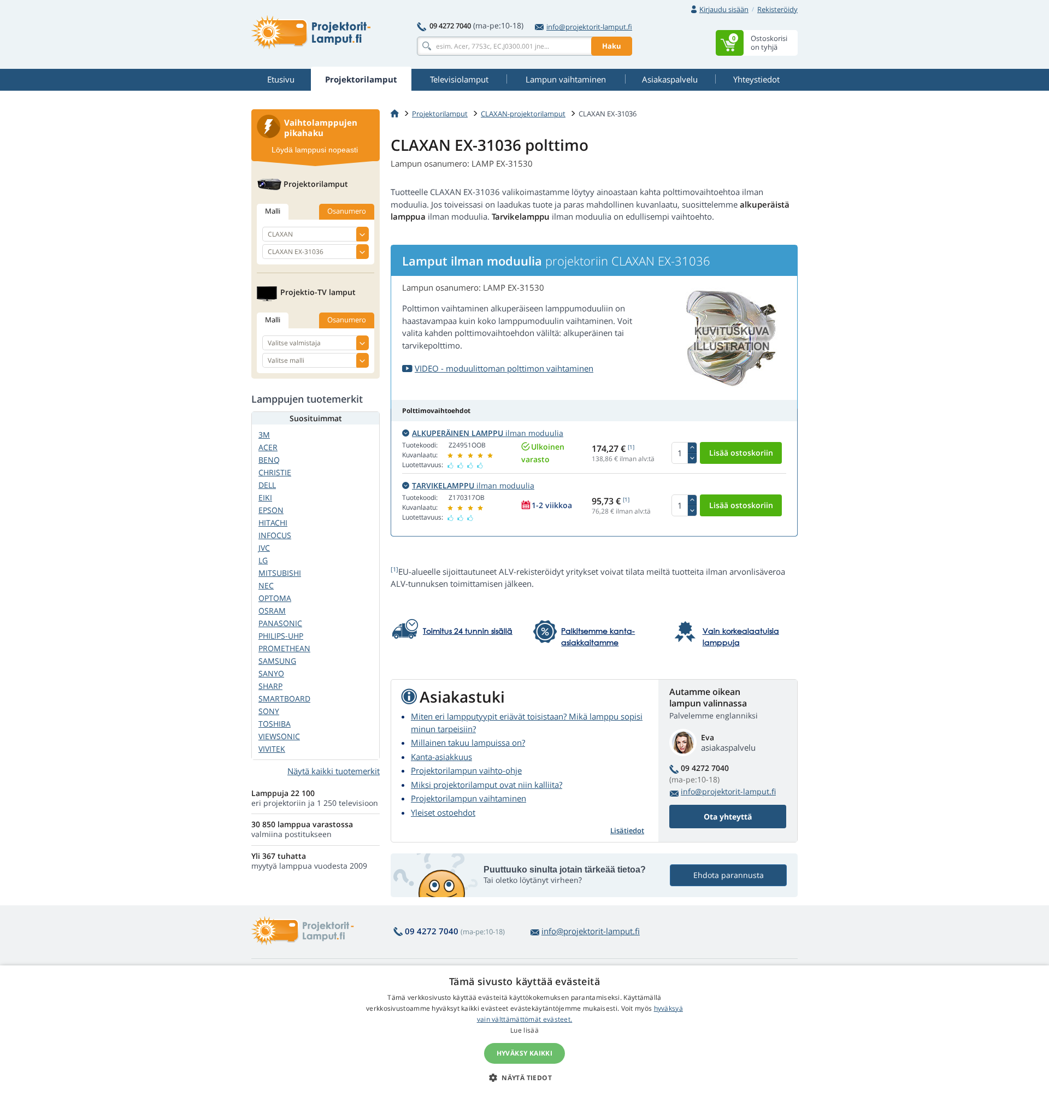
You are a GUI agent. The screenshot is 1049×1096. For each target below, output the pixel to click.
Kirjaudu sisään (724, 9)
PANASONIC (280, 623)
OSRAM (272, 610)
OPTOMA (274, 598)
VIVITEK (271, 749)
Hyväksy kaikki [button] (525, 1053)
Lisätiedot (627, 830)
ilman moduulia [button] (487, 433)
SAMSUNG (277, 661)
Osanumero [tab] (346, 211)
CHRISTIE (274, 472)
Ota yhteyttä (728, 816)
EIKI (265, 497)
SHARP (270, 686)
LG (263, 560)
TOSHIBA (274, 723)
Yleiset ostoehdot (443, 812)
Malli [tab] (272, 211)
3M (264, 434)
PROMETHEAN (284, 648)
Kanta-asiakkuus (441, 756)
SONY (268, 711)
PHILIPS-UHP (280, 636)
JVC (264, 548)
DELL (267, 485)
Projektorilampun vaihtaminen (468, 798)
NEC (266, 585)
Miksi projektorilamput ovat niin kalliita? (486, 784)
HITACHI (272, 522)
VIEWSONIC (279, 736)
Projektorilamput (440, 114)
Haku (611, 46)
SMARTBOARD (284, 698)
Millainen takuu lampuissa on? (468, 742)
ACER (268, 447)
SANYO (271, 673)
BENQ (269, 460)
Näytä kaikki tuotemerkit (333, 770)
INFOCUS (274, 535)
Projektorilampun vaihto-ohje (466, 770)
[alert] (524, 1030)
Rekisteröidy (777, 9)
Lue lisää (524, 1030)
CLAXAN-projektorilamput (523, 114)
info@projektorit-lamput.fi (589, 27)
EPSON (271, 510)
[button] (524, 1077)
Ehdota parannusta (728, 875)
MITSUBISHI (279, 573)
